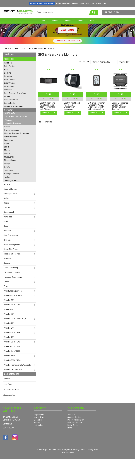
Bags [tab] (6, 70)
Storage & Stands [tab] (11, 174)
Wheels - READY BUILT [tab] (13, 370)
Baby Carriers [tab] (9, 66)
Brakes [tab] (6, 198)
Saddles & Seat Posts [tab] (12, 254)
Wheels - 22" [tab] (9, 323)
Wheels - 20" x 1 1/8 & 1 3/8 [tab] (15, 319)
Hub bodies (38, 425)
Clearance (38, 420)
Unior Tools (7, 384)
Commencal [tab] (9, 212)
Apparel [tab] (7, 184)
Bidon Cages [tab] (9, 83)
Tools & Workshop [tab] (11, 268)
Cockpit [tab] (7, 207)
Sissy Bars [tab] (8, 170)
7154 (48, 94)
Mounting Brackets (13, 123)
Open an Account (75, 422)
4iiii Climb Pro (10, 113)
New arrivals (39, 417)
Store (42, 20)
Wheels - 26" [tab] (9, 337)
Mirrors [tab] (7, 150)
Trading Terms (93, 450)
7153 (120, 94)
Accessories (14, 48)
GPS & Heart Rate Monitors (16, 116)
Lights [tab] (6, 143)
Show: (122, 62)
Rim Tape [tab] (7, 240)
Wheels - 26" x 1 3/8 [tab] (12, 342)
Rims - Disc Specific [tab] (12, 245)
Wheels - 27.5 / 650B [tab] (12, 351)
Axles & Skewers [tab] (10, 189)
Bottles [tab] (7, 96)
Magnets (8, 120)
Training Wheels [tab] (10, 180)
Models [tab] (7, 154)
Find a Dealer (73, 425)
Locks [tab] (6, 147)
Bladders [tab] (8, 90)
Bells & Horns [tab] (9, 80)
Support (68, 20)
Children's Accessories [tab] (13, 106)
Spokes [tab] (7, 263)
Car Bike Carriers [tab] (11, 100)
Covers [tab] (7, 127)
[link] (67, 30)
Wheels (55, 20)
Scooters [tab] (7, 258)
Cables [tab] (6, 203)
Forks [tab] (6, 221)
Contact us (7, 424)
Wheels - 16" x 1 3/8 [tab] (12, 305)
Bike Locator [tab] (9, 86)
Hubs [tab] (6, 226)
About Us (71, 414)
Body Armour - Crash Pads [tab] (15, 93)
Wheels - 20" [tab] (9, 314)
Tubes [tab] (6, 282)
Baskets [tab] (7, 73)
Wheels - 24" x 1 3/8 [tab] (12, 332)
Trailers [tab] (7, 177)
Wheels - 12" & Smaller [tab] (13, 295)
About (92, 20)
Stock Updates (9, 395)
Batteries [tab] (8, 76)
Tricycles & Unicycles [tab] (12, 272)
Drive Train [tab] (8, 217)
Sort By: (96, 62)
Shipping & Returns (79, 450)
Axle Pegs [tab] (8, 63)
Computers (26, 48)
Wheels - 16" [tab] (9, 300)
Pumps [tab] (7, 164)
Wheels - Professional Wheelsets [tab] (17, 365)
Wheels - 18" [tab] (9, 309)
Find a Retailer (48, 113)
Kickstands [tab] (8, 140)
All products (39, 414)
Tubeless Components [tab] (13, 277)
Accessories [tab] (9, 59)
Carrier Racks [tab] (9, 103)
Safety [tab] (7, 167)
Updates (6, 379)
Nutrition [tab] (7, 231)
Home (5, 48)
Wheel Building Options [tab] (13, 291)
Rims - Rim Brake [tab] (11, 249)
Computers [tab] (9, 110)
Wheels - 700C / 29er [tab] (12, 360)
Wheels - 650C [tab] (9, 356)
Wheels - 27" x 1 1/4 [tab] (12, 346)
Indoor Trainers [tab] (10, 137)
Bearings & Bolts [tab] (10, 194)
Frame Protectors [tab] (11, 130)
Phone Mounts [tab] (10, 160)
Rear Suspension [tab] (11, 235)
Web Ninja (71, 452)
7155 (72, 94)
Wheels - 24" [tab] (9, 328)
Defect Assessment (76, 420)
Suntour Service (74, 417)
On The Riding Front (11, 389)
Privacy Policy (67, 450)
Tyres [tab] (6, 286)
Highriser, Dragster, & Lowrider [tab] (16, 133)
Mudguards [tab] (9, 157)
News (80, 20)
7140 (96, 94)
